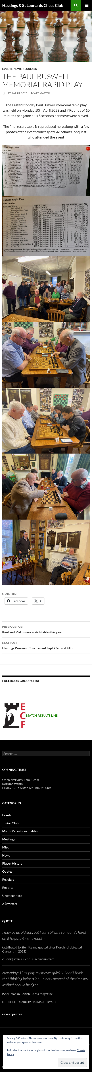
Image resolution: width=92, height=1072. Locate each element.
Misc (5, 847)
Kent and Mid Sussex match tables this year (32, 629)
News (18, 68)
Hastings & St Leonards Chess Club (32, 5)
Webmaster (41, 93)
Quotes (7, 871)
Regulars (30, 68)
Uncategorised (12, 895)
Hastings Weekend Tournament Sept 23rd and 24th (37, 645)
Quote (7, 921)
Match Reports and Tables (20, 831)
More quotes (13, 1014)
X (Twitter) (9, 904)
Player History (12, 863)
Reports (7, 887)
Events (7, 68)
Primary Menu (86, 5)
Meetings (8, 839)
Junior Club (10, 823)
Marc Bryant (44, 959)
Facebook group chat (21, 681)
